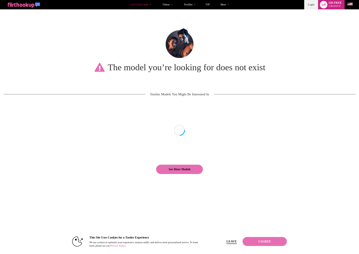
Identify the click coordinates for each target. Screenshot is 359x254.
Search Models (89, 218)
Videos (166, 4)
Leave (231, 241)
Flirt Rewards (153, 225)
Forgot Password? (220, 222)
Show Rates (88, 222)
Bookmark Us (282, 218)
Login (311, 4)
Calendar (22, 225)
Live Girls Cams (139, 4)
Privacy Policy (118, 245)
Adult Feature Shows (92, 225)
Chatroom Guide (219, 225)
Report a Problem (219, 214)
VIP (207, 4)
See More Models (180, 169)
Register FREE (24, 214)
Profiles (188, 4)
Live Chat (22, 218)
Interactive (22, 222)
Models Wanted (89, 214)
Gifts (149, 222)
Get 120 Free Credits (285, 214)
